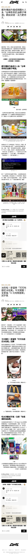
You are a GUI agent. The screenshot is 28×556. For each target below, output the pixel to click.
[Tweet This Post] (11, 26)
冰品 (16, 474)
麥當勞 (10, 477)
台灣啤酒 (8, 211)
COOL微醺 (12, 209)
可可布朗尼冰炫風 (6, 475)
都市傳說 (3, 212)
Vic (7, 22)
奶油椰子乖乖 (14, 211)
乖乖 (17, 209)
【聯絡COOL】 (10, 550)
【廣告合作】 (17, 550)
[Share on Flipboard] (14, 26)
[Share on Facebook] (8, 26)
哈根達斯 (13, 475)
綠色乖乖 (21, 211)
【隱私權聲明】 (23, 550)
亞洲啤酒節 (21, 209)
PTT (16, 170)
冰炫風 (19, 474)
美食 (9, 7)
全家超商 (3, 211)
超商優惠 (18, 475)
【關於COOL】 (4, 550)
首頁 (2, 7)
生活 (6, 7)
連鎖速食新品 (4, 477)
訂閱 (24, 266)
